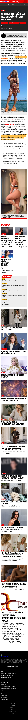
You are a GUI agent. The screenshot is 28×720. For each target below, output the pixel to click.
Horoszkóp (3, 4)
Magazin (12, 707)
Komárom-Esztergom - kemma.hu (8, 688)
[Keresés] (22, 2)
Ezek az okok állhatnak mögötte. (13, 589)
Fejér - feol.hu (4, 679)
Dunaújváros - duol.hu (6, 677)
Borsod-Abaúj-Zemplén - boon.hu (8, 673)
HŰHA (11, 8)
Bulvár (13, 709)
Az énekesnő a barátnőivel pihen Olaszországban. (21, 246)
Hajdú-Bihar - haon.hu (6, 682)
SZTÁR (7, 8)
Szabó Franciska (13, 23)
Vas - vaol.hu (4, 697)
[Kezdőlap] (4, 1)
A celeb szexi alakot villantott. (6, 245)
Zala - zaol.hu (4, 701)
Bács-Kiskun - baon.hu (6, 668)
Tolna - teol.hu (4, 695)
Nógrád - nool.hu (5, 690)
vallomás (23, 23)
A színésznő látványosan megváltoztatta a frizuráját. (7, 270)
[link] (4, 234)
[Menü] (25, 1)
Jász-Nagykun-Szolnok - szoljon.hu (8, 686)
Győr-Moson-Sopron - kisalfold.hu (8, 681)
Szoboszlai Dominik (13, 4)
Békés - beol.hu (4, 671)
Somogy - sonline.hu (5, 692)
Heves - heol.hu (4, 684)
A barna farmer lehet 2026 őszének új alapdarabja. (14, 452)
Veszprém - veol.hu (5, 699)
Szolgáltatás (12, 711)
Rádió (12, 713)
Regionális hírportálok (13, 666)
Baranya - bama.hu (5, 669)
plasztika (4, 23)
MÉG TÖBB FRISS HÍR (6, 304)
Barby (8, 26)
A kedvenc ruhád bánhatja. (10, 506)
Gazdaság (13, 705)
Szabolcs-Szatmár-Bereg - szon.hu (8, 693)
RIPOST (2, 8)
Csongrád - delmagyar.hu (7, 675)
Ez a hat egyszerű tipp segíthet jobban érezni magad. (12, 559)
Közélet (13, 703)
